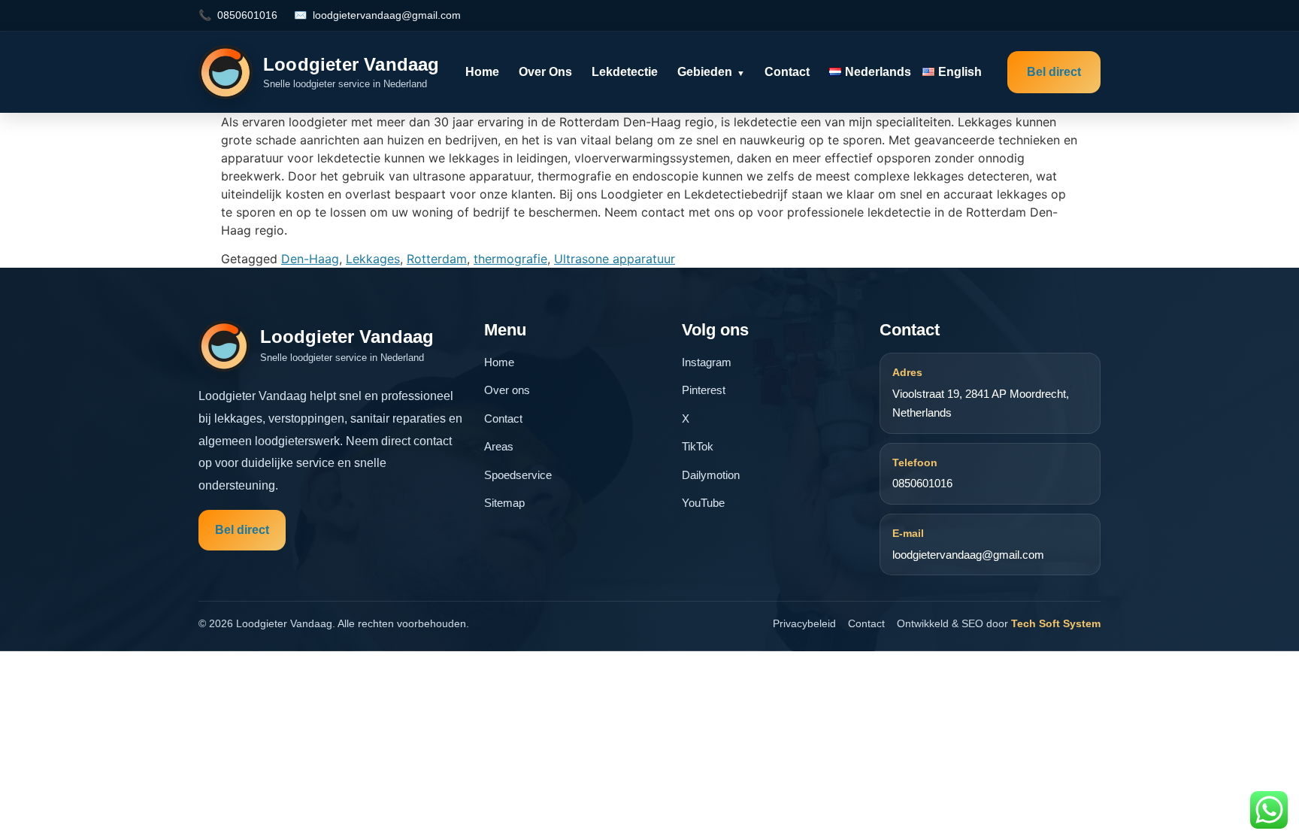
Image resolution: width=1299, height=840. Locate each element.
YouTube (703, 502)
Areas (498, 446)
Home (482, 71)
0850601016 (247, 15)
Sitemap (504, 502)
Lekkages (373, 258)
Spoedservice (518, 475)
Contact (787, 71)
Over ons (545, 71)
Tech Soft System (1056, 623)
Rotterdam (437, 258)
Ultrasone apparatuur (614, 258)
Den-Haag (310, 258)
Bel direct (1054, 71)
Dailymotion (711, 475)
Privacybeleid (804, 623)
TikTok (697, 446)
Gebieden (711, 71)
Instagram (706, 362)
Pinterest (703, 390)
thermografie (510, 258)
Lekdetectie (625, 71)
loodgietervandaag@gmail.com (387, 15)
